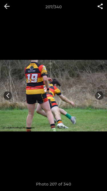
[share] (100, 7)
